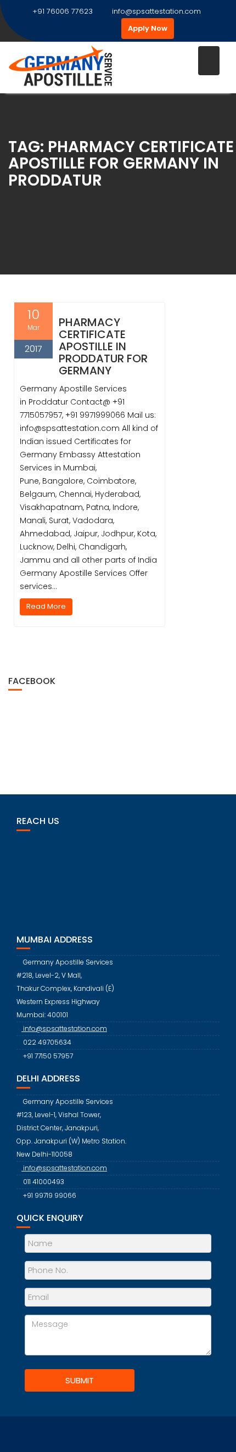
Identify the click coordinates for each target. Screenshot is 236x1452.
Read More (46, 606)
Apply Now (147, 28)
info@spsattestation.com (156, 11)
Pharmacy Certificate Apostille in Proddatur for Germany (103, 346)
